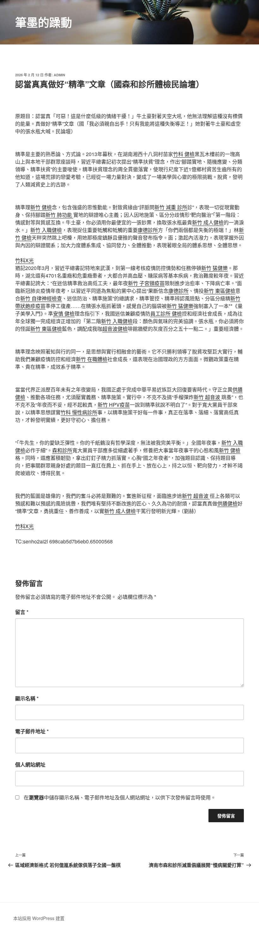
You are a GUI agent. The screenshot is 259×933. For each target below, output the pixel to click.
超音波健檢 (115, 328)
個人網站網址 (30, 764)
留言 (21, 612)
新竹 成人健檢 (208, 222)
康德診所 (148, 230)
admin (59, 74)
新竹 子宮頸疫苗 (146, 283)
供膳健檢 (227, 503)
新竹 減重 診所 (170, 207)
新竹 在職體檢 (91, 359)
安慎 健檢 (64, 313)
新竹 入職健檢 (46, 230)
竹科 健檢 (184, 154)
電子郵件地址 (32, 731)
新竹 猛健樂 (214, 268)
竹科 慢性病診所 (79, 412)
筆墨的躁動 (43, 22)
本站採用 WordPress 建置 (38, 918)
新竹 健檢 (41, 207)
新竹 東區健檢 (219, 290)
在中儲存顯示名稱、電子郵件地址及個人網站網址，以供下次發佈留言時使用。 (120, 797)
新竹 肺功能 (59, 214)
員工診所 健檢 (166, 313)
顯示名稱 (27, 698)
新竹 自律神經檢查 (41, 298)
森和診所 (62, 450)
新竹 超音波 (207, 397)
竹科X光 (24, 260)
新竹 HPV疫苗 (114, 404)
